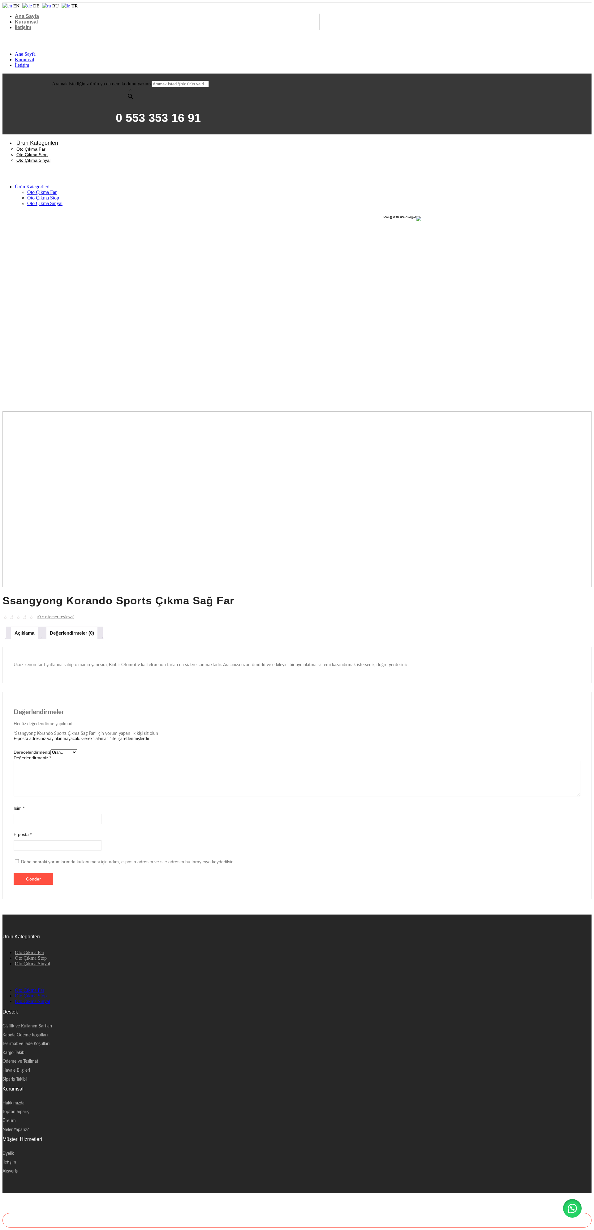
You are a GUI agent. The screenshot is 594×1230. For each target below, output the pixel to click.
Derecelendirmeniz (32, 752)
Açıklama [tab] (24, 633)
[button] (572, 1208)
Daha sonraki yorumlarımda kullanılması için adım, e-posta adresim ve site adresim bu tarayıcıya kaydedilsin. (128, 861)
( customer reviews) (55, 617)
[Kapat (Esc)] (587, 7)
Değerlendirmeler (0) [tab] (72, 633)
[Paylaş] (573, 7)
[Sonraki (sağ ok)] (583, 615)
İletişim (23, 27)
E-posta (23, 834)
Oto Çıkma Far (30, 149)
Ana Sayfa (27, 16)
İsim (19, 808)
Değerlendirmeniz (32, 757)
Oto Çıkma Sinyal (33, 160)
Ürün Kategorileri (37, 143)
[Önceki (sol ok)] (11, 615)
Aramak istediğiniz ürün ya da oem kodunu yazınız (102, 83)
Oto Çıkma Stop (32, 154)
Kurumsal (26, 21)
